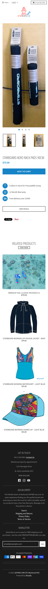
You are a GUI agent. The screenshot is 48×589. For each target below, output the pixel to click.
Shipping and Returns (24, 513)
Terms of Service (24, 519)
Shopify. (28, 575)
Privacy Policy (24, 516)
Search (24, 510)
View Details (24, 209)
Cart (40, 2)
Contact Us (30, 457)
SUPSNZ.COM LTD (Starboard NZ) (27, 573)
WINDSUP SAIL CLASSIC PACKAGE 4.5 (24, 292)
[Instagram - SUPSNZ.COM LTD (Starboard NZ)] (24, 480)
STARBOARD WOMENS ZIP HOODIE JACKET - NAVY (24, 338)
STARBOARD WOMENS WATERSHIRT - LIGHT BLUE (24, 384)
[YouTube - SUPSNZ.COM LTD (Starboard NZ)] (28, 480)
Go (42, 544)
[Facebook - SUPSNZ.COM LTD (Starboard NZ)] (19, 480)
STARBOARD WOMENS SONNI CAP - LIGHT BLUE (24, 429)
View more (24, 247)
